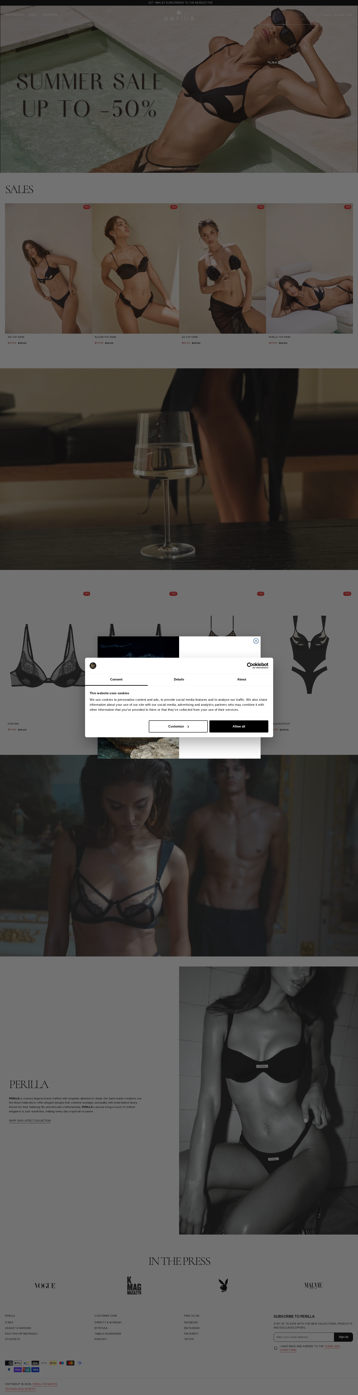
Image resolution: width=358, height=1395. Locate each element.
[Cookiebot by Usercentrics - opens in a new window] (250, 666)
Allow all (239, 726)
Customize (176, 726)
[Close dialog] (256, 640)
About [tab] (241, 679)
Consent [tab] (116, 679)
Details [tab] (179, 679)
